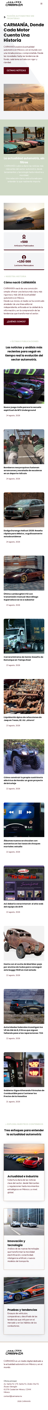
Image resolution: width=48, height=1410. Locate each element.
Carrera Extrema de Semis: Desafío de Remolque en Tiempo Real (23, 658)
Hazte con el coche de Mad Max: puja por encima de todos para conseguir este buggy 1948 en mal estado (23, 967)
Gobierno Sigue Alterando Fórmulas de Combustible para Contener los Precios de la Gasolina (24, 1093)
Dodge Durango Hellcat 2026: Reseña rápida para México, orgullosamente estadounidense (23, 533)
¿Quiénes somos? (16, 321)
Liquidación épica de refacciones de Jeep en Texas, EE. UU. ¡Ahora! (23, 719)
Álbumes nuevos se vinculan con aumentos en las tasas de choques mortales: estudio (22, 843)
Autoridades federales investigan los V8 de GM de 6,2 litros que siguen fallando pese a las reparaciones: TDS (23, 1030)
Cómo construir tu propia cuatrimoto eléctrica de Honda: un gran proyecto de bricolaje (23, 780)
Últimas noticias (16, 70)
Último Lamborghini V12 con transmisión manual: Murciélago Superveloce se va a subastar (21, 596)
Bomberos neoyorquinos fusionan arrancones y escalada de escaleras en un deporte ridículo (23, 470)
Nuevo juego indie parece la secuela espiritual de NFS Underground (22, 409)
